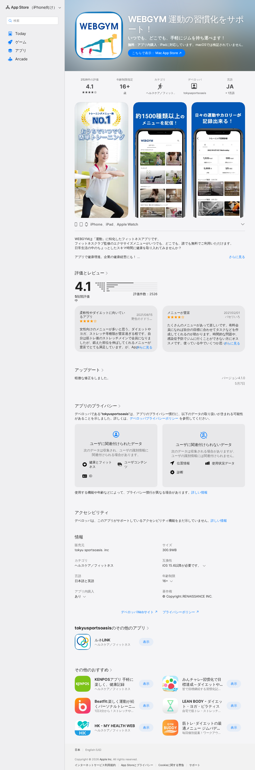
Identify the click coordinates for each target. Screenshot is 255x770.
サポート (194, 765)
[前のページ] (69, 86)
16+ (165, 581)
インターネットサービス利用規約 (95, 765)
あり (78, 596)
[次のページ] (250, 86)
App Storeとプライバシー (137, 765)
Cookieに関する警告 (171, 765)
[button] (32, 33)
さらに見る (237, 257)
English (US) (93, 750)
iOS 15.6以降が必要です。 (181, 565)
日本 (77, 750)
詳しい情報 (199, 492)
